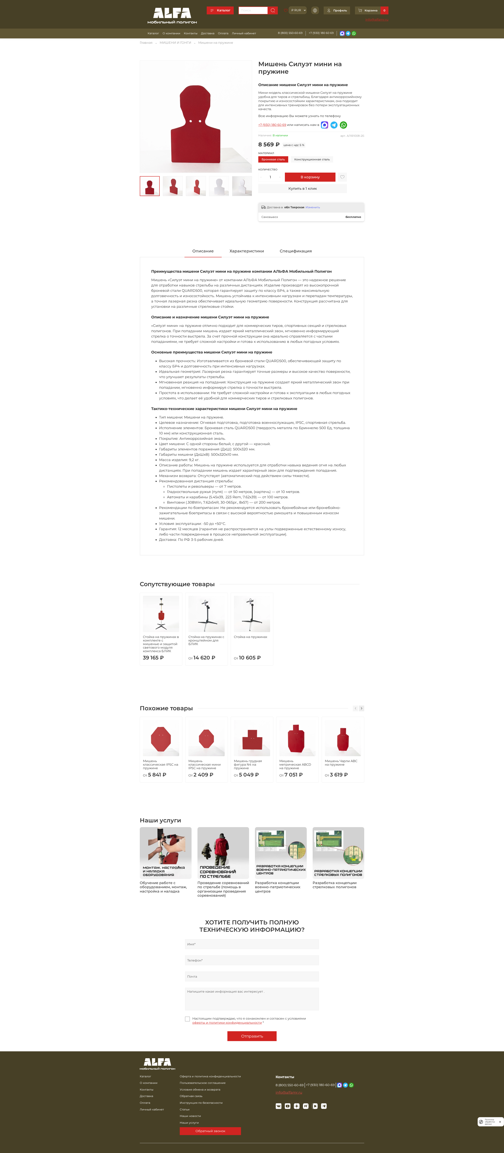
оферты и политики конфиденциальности (227, 1023)
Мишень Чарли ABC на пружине (341, 762)
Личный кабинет (244, 33)
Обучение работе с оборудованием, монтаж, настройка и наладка (163, 887)
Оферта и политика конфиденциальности (210, 1076)
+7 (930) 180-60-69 (320, 1085)
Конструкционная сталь (312, 159)
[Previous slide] (146, 116)
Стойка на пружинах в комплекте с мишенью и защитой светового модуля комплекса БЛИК (161, 644)
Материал (266, 153)
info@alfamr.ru (376, 19)
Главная (146, 43)
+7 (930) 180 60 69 (321, 33)
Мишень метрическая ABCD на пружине (295, 764)
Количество (267, 169)
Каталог (223, 10)
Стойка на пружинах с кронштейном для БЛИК (206, 640)
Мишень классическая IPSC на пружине (160, 764)
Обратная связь (191, 1096)
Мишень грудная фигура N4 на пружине (248, 764)
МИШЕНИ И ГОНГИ (175, 43)
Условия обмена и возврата (200, 1089)
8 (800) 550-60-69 (290, 33)
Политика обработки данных (490, 1122)
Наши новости (190, 1116)
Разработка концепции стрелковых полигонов (335, 885)
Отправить (252, 1036)
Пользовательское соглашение (203, 1083)
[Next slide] (245, 116)
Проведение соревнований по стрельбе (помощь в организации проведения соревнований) (223, 889)
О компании (171, 33)
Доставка (207, 33)
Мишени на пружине (215, 43)
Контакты (190, 33)
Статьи (185, 1109)
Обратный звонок (210, 1131)
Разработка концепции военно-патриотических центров (277, 887)
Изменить (313, 207)
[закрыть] (500, 1121)
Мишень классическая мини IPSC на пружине (204, 764)
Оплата (223, 33)
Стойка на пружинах (250, 637)
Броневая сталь (273, 159)
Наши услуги (189, 1122)
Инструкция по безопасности (201, 1103)
